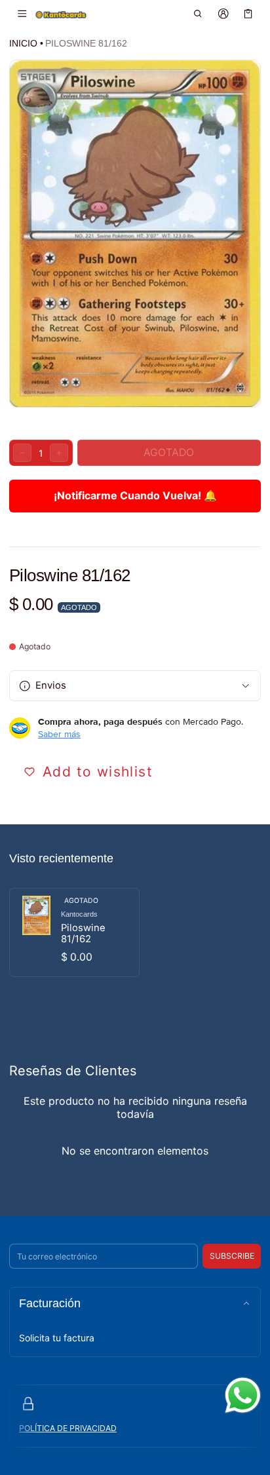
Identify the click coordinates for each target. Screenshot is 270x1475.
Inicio (23, 43)
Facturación (50, 1303)
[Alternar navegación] (22, 14)
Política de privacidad (68, 1428)
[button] (198, 14)
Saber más (59, 733)
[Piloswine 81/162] (74, 932)
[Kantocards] (61, 14)
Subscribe (232, 1256)
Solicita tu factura (56, 1337)
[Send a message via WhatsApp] (242, 1395)
